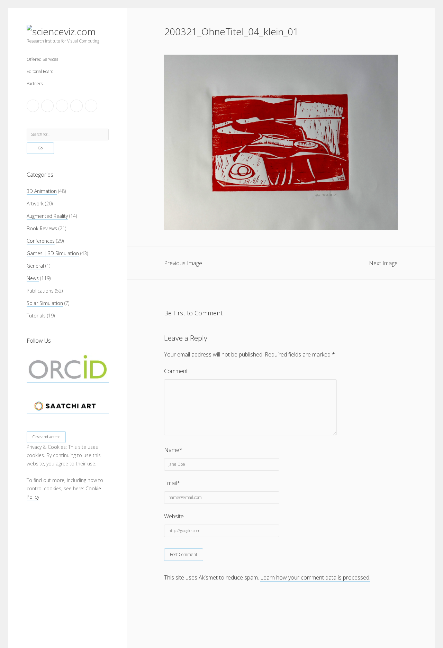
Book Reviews (42, 228)
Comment (176, 371)
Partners (35, 83)
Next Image (383, 263)
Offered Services (42, 59)
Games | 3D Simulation (53, 253)
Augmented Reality (47, 216)
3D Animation (42, 191)
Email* (172, 483)
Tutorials (36, 315)
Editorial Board (40, 71)
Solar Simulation (45, 303)
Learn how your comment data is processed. (315, 577)
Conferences (41, 241)
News (33, 278)
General (35, 265)
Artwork (35, 203)
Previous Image (183, 263)
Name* (173, 450)
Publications (40, 290)
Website (174, 516)
